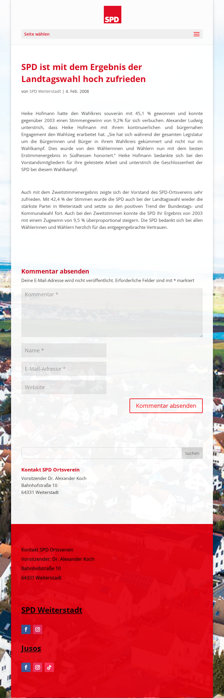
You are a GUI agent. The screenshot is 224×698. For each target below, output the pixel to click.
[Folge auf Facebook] (26, 629)
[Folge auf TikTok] (49, 667)
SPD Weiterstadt (45, 91)
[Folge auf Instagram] (37, 629)
